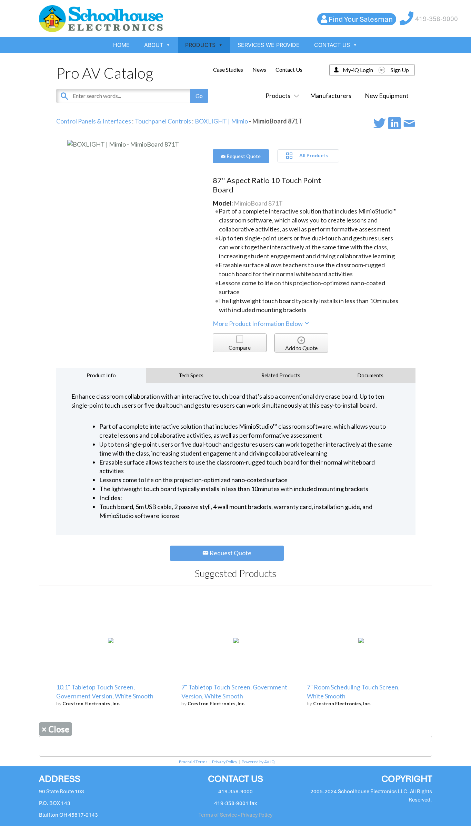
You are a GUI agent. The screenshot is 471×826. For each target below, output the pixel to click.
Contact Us (288, 69)
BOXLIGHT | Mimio (221, 121)
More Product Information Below (258, 323)
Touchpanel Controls (163, 121)
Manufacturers (330, 95)
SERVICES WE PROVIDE (269, 44)
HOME (121, 44)
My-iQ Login (358, 70)
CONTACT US (332, 44)
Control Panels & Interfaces (93, 121)
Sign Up (400, 70)
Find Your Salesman (361, 19)
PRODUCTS (200, 44)
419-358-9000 (436, 18)
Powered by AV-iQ (258, 761)
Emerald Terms (193, 761)
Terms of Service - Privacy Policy (235, 815)
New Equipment (387, 95)
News (259, 69)
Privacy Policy (224, 761)
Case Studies (228, 69)
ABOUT (153, 44)
